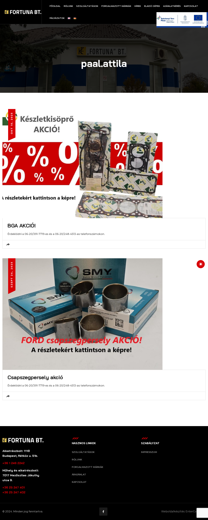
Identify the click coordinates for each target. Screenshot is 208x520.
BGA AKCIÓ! (21, 225)
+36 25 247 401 (13, 487)
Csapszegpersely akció (35, 377)
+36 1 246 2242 (13, 463)
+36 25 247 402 (13, 492)
